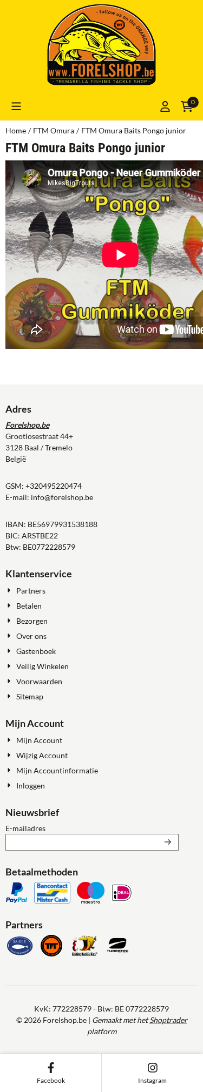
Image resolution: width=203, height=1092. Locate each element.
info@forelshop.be (62, 497)
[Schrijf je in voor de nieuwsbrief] (168, 842)
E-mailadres (92, 828)
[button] (16, 106)
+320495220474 (53, 485)
